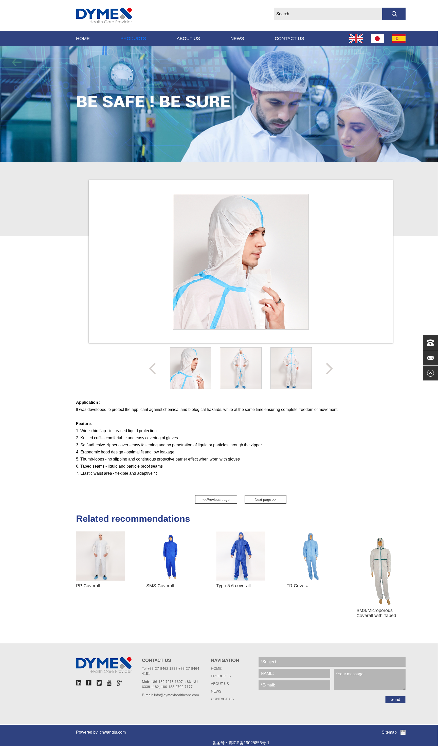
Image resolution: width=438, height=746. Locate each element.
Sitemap (389, 732)
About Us (188, 38)
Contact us (289, 38)
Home (83, 38)
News (237, 38)
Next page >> (265, 500)
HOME (216, 668)
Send (395, 699)
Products (133, 38)
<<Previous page (216, 500)
